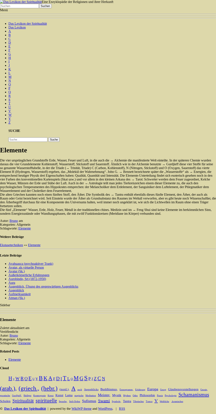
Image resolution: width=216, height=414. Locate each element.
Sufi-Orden (74, 401)
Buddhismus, (109, 389)
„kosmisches (177, 401)
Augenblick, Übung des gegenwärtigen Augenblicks (43, 286)
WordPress (105, 408)
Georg (163, 389)
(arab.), (8, 388)
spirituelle (46, 400)
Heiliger (27, 395)
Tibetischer (138, 401)
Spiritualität (23, 400)
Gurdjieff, (17, 395)
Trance (149, 401)
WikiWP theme (82, 408)
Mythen (127, 395)
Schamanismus (193, 394)
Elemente (24, 228)
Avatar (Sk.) (16, 271)
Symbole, (116, 401)
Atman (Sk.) (16, 298)
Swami (104, 400)
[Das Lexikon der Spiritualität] (21, 2)
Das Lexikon (17, 27)
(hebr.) (49, 388)
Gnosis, (204, 389)
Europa (152, 389)
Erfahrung (140, 389)
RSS (122, 408)
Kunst (59, 395)
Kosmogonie (39, 395)
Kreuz (51, 395)
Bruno (13, 221)
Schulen (5, 401)
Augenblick (16, 290)
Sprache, (63, 401)
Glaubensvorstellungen (183, 389)
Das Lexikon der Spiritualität (27, 23)
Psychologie (171, 395)
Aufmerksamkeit (19, 294)
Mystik (116, 395)
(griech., (29, 388)
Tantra (127, 401)
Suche (54, 139)
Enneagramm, (126, 389)
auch (79, 389)
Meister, (104, 395)
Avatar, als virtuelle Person (26, 267)
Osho (135, 395)
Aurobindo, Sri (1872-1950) (27, 279)
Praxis (160, 395)
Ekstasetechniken (11, 245)
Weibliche (164, 401)
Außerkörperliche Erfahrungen (28, 275)
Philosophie (147, 395)
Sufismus (89, 401)
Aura (11, 282)
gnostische (5, 395)
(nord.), (64, 389)
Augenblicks (91, 389)
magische (79, 395)
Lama (69, 395)
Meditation (90, 395)
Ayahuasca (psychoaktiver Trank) (30, 263)
